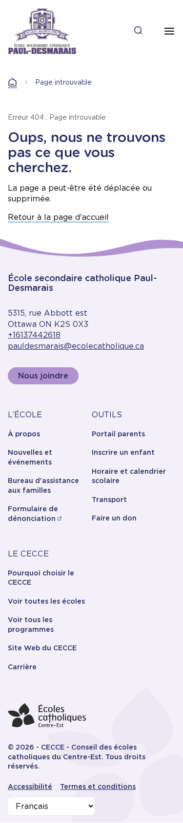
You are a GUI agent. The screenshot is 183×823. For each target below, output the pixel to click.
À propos (24, 434)
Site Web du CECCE (42, 648)
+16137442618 (34, 335)
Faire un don (114, 518)
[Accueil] (42, 31)
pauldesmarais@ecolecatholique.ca (76, 346)
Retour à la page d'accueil (58, 217)
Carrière (22, 667)
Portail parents (118, 434)
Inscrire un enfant (123, 452)
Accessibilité (30, 786)
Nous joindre (43, 375)
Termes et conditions (98, 786)
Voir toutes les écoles (46, 601)
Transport (109, 499)
